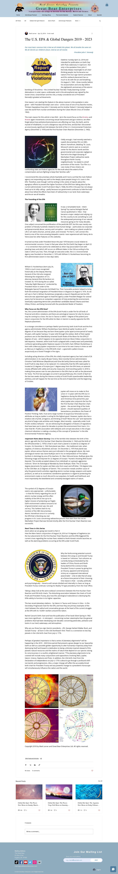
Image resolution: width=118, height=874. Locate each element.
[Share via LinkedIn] (35, 765)
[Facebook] (21, 862)
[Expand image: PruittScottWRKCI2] (42, 691)
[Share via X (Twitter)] (30, 765)
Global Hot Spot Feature (37, 21)
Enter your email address (73, 856)
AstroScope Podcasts (65, 21)
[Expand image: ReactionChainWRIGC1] (76, 726)
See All (100, 781)
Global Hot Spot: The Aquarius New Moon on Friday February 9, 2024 (88, 804)
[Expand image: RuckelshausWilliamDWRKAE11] (76, 691)
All (25, 21)
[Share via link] (39, 765)
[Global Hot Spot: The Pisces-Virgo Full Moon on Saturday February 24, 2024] (59, 791)
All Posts (18, 21)
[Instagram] (34, 862)
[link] (106, 4)
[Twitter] (30, 862)
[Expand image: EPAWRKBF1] (42, 726)
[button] (78, 15)
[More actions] (92, 33)
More (76, 21)
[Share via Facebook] (26, 765)
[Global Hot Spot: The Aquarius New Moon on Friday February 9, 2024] (89, 791)
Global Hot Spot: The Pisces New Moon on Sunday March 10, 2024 (28, 804)
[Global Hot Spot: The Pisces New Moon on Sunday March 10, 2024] (29, 791)
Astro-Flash (51, 21)
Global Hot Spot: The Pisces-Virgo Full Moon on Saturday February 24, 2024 (58, 804)
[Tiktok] (16, 862)
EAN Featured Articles (32, 758)
